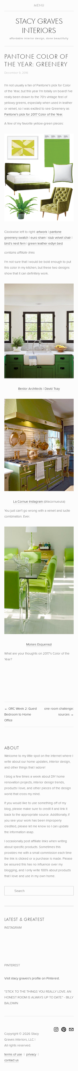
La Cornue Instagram (28, 501)
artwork (41, 231)
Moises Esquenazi (39, 644)
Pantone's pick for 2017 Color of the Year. (33, 114)
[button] (13, 946)
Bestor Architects (30, 388)
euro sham (38, 237)
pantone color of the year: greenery (36, 60)
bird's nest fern (15, 243)
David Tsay (52, 388)
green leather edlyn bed (45, 243)
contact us (11, 1060)
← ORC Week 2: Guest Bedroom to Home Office (20, 714)
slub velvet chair (59, 237)
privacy (31, 1054)
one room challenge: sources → (59, 711)
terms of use (13, 1054)
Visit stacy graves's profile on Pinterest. (32, 978)
